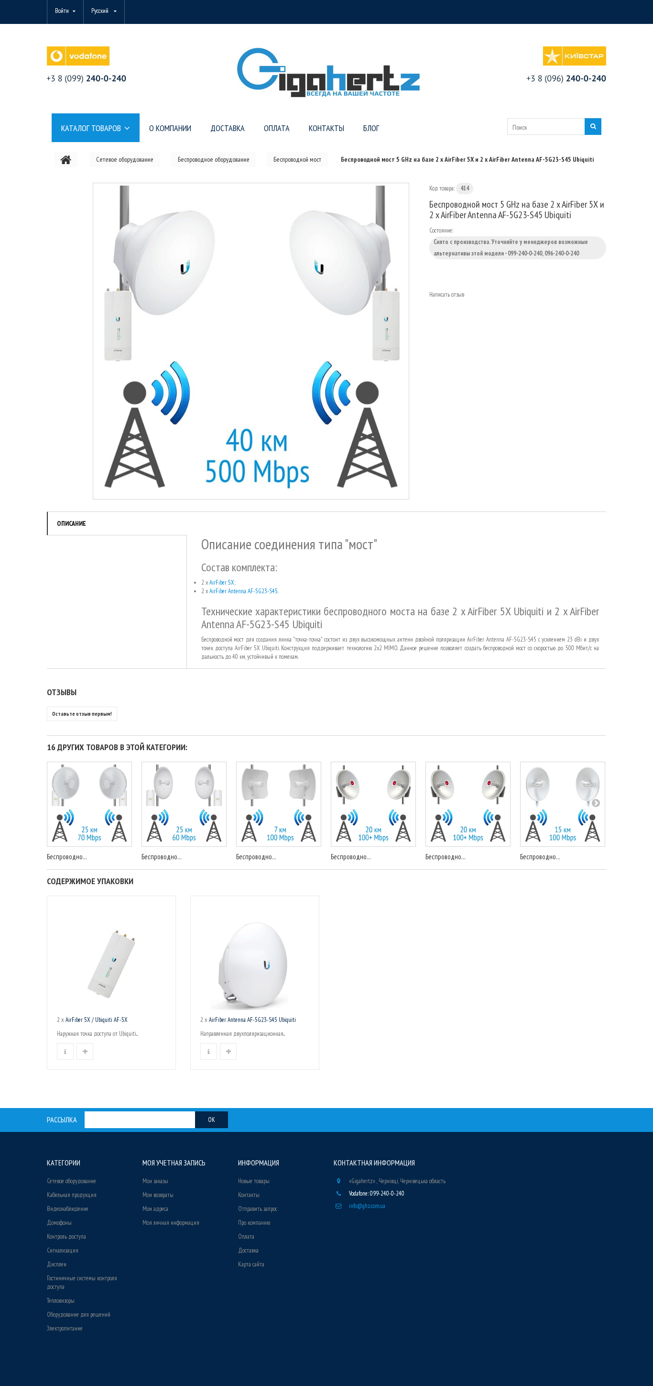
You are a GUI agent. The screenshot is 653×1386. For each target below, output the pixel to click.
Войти (62, 11)
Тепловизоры (61, 1301)
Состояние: (441, 230)
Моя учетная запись (174, 1162)
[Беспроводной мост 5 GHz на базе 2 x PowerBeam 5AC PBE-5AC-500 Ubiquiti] (562, 804)
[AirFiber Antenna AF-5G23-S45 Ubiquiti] (255, 958)
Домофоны (59, 1223)
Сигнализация (62, 1250)
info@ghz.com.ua (367, 1206)
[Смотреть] (65, 1051)
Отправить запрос (257, 1209)
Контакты (249, 1195)
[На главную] (65, 159)
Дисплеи (56, 1264)
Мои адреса (155, 1209)
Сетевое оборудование (71, 1181)
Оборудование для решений (78, 1314)
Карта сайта (251, 1264)
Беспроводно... (67, 856)
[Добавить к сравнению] (84, 1051)
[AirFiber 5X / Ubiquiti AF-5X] (111, 958)
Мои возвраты (158, 1195)
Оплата (246, 1236)
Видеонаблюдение (67, 1209)
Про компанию (254, 1223)
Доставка (248, 1250)
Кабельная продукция (72, 1195)
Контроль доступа (66, 1236)
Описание (71, 523)
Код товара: (442, 188)
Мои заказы (155, 1181)
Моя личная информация (170, 1223)
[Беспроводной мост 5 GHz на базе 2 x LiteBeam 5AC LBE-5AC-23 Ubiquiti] (278, 804)
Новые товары (254, 1181)
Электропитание (65, 1328)
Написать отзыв (446, 294)
